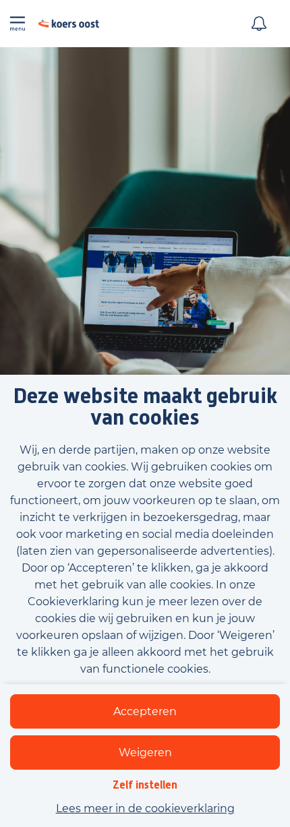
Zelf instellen (145, 784)
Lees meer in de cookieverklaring (145, 808)
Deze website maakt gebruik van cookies (145, 407)
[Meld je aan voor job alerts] (259, 23)
